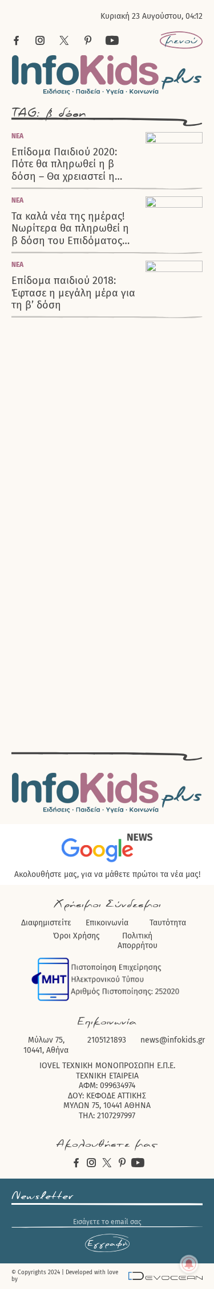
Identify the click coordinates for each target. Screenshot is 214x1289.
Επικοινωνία (107, 923)
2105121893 (106, 1040)
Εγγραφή (107, 1243)
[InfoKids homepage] (107, 75)
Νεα (17, 136)
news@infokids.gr (172, 1040)
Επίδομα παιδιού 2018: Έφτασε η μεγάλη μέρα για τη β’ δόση (73, 293)
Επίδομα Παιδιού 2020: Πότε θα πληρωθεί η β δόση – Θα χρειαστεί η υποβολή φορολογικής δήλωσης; (64, 164)
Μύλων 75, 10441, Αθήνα (45, 1045)
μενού (181, 40)
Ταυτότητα (168, 923)
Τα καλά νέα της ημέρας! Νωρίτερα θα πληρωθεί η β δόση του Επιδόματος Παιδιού (70, 229)
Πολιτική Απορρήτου (138, 941)
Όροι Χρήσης (76, 936)
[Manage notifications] (189, 1264)
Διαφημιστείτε (46, 923)
